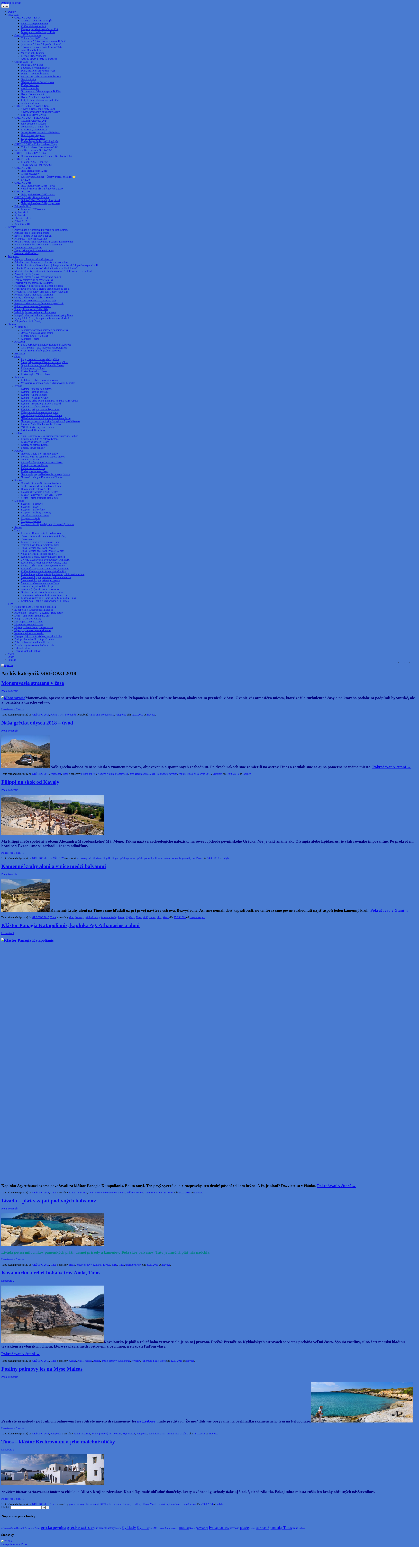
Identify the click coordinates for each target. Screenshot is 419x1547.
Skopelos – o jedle (30, 518)
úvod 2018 (205, 773)
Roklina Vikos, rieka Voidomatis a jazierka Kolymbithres (43, 241)
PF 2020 (25, 179)
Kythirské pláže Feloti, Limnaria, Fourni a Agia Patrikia (49, 400)
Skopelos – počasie (31, 521)
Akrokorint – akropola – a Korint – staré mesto (38, 612)
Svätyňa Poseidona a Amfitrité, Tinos (40, 545)
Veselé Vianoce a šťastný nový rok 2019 (42, 188)
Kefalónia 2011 (22, 224)
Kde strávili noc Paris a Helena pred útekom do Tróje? (42, 288)
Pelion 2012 (20, 221)
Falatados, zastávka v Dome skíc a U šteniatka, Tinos (48, 598)
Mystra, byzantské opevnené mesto (32, 630)
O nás (11, 656)
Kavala (158, 858)
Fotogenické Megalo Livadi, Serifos (39, 492)
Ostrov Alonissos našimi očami (37, 332)
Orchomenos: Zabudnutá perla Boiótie (41, 91)
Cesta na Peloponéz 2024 (34, 120)
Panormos (147, 1360)
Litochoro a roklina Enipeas (35, 67)
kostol (121, 917)
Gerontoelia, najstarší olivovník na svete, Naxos (45, 474)
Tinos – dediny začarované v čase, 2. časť (42, 550)
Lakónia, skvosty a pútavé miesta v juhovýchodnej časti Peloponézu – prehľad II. (56, 265)
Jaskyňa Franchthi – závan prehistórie (40, 100)
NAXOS (19, 450)
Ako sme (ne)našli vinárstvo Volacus (40, 589)
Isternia (121, 1192)
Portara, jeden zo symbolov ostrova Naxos (43, 456)
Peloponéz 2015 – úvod (33, 209)
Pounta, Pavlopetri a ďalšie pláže (31, 309)
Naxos (192, 1528)
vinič (145, 917)
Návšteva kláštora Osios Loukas (37, 82)
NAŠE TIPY (57, 714)
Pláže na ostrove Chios (33, 368)
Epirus (37, 1528)
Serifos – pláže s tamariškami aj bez (39, 497)
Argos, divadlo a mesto (33, 138)
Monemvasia (107, 714)
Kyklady (130, 917)
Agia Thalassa (84, 1360)
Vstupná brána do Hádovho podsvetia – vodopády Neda (43, 315)
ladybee (151, 714)
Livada (106, 1264)
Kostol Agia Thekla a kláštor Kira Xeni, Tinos (45, 600)
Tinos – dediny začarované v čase (38, 547)
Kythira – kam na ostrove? (34, 391)
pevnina (173, 773)
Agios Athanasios (78, 1192)
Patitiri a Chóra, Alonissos (34, 335)
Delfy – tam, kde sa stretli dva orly (32, 615)
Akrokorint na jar (30, 88)
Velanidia (217, 773)
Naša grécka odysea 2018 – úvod (38, 185)
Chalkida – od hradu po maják (36, 20)
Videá (11, 654)
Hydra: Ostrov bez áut (32, 94)
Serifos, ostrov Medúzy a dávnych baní (41, 486)
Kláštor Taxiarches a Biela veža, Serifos (41, 494)
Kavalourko (124, 1360)
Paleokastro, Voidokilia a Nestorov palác (35, 300)
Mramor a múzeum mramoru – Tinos (40, 583)
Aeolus (72, 1360)
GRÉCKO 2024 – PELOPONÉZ (31, 117)
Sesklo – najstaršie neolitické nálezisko (41, 76)
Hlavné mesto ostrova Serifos (36, 489)
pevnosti (234, 1527)
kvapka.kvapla (197, 917)
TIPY (11, 603)
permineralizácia (157, 1433)
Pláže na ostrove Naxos (33, 468)
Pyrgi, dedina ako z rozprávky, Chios (40, 359)
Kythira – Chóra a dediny (34, 394)
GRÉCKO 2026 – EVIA (27, 17)
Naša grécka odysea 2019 (34, 170)
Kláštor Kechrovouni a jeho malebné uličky (43, 571)
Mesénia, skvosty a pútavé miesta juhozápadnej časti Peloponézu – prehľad (53, 271)
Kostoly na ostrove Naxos (34, 465)
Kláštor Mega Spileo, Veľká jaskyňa (39, 141)
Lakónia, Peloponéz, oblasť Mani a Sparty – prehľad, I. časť (45, 268)
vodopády (302, 1528)
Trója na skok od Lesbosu (27, 651)
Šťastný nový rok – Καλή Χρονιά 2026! (41, 47)
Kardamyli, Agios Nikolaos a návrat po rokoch (38, 285)
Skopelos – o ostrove (32, 503)
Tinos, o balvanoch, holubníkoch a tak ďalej (43, 536)
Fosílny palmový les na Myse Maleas (33, 279)
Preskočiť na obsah (11, 2)
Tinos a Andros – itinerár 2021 (36, 164)
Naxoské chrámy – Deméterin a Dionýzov (43, 477)
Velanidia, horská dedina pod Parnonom (35, 312)
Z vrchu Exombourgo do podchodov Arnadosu (45, 559)
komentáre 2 (7, 933)
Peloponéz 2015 (22, 206)
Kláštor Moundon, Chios (34, 371)
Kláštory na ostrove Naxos (34, 471)
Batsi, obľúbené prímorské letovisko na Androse (46, 344)
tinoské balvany (133, 1264)
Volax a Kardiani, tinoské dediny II (39, 553)
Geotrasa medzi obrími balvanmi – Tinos (42, 592)
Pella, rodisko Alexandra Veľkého (31, 642)
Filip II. (106, 858)
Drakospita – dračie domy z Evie (38, 32)
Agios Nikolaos (82, 1433)
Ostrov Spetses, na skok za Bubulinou (40, 132)
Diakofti (20, 1528)
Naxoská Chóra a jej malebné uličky (39, 453)
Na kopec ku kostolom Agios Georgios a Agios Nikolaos (50, 421)
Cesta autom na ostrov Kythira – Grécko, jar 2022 (47, 156)
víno (159, 917)
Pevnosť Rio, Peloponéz (33, 55)
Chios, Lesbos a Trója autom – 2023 (39, 147)
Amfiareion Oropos (31, 103)
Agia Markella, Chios (32, 50)
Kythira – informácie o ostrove (37, 388)
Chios (17, 356)
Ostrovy (12, 324)
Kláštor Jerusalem (30, 85)
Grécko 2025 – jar (23, 61)
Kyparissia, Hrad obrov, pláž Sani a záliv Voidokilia (41, 291)
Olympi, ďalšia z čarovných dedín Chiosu (42, 365)
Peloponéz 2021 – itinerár (34, 162)
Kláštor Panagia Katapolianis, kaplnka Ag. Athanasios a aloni (52, 574)
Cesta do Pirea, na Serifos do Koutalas (41, 483)
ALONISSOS (21, 327)
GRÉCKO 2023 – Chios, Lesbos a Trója (35, 144)
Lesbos (18, 433)
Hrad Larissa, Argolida (33, 135)
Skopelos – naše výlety (33, 509)
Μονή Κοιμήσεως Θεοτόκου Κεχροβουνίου (173, 1504)
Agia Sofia (94, 714)
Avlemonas (5, 1528)
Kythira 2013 (21, 215)
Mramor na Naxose (31, 459)
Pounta (182, 773)
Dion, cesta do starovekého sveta (38, 70)
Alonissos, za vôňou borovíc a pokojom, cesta (44, 330)
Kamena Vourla (106, 773)
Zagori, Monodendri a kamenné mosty (34, 250)
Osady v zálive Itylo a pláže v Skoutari (34, 297)
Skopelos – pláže (29, 506)
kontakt (12, 659)
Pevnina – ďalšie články (26, 253)
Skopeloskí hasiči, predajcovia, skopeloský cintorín (47, 524)
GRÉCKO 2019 (22, 167)
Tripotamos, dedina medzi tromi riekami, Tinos (45, 595)
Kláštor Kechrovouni (111, 1504)
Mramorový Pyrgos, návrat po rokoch (40, 580)
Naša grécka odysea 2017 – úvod (38, 194)
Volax (166, 917)
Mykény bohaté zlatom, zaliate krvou (33, 627)
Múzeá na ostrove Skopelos (35, 515)
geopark (117, 1433)
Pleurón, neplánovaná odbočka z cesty (34, 645)
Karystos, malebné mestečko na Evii (39, 29)
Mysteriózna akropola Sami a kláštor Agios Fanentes (48, 383)
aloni (71, 917)
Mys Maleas (129, 1433)
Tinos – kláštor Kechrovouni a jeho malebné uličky (58, 1442)
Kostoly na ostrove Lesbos (34, 444)
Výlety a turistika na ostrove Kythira (39, 412)
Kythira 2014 (21, 212)
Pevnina (12, 226)
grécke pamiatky (145, 858)
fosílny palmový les (101, 1433)
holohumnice (110, 1192)
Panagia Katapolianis (155, 1192)
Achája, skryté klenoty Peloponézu (39, 58)
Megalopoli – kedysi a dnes (28, 621)
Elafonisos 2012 (22, 218)
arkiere (98, 1192)
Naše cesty (13, 14)
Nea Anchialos (28, 79)
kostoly (139, 1192)
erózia (72, 1264)
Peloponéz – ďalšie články (28, 321)
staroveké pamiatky (181, 858)
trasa (196, 773)
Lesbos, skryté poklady (33, 447)
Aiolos (96, 1360)
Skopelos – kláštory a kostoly (36, 512)
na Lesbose (146, 1421)
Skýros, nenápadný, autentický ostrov (40, 111)
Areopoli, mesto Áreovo (26, 274)
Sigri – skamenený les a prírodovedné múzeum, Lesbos (49, 436)
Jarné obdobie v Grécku (33, 123)
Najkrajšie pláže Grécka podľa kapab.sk (35, 606)
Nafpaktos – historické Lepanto (30, 238)
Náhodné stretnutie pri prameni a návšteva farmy (46, 418)
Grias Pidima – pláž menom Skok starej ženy (44, 347)
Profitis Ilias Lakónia (177, 1433)
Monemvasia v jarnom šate (35, 126)
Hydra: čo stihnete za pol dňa (36, 97)
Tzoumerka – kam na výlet (28, 247)
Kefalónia (19, 377)
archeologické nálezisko (89, 858)
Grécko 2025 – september (27, 35)
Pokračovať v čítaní (12, 709)
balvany (79, 917)
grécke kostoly (92, 917)
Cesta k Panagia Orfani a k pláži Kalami (41, 415)
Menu (5, 6)
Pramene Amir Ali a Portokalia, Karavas (41, 424)
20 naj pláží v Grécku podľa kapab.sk (33, 609)
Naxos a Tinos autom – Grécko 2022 (33, 150)
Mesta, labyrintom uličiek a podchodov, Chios (44, 362)
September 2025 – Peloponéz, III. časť (41, 44)
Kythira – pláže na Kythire (34, 397)
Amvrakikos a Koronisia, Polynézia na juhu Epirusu (41, 229)
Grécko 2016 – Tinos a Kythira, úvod (40, 200)
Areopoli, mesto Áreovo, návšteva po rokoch (37, 277)
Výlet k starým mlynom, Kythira (38, 427)
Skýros (18, 527)
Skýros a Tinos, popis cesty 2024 (38, 108)
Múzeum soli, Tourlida (32, 53)
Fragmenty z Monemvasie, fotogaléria (34, 282)
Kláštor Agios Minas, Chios (35, 374)
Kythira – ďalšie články (33, 430)
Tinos (17, 530)
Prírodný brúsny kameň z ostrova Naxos (42, 462)
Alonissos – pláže (30, 338)
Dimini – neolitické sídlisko (35, 73)
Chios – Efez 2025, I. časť (34, 38)
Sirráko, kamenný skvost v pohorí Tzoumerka (38, 244)
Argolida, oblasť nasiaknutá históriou (33, 259)
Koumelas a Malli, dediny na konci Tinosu (43, 556)
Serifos (18, 480)
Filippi (84, 773)
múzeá (167, 858)
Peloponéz (13, 256)
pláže (114, 1264)
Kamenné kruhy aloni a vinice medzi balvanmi (45, 568)
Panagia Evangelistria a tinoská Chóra (40, 542)
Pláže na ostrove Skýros (33, 114)
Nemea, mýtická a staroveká (29, 633)
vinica (152, 917)
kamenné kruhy (109, 917)
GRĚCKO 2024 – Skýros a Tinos (31, 106)
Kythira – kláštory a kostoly (35, 406)
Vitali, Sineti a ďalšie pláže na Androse (41, 350)
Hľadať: (5, 1507)
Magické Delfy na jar (32, 64)
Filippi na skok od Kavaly (27, 618)
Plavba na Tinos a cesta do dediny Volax (42, 533)
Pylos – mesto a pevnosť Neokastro (32, 306)
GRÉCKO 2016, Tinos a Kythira (31, 197)
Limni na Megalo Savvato (34, 23)
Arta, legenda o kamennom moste (31, 232)
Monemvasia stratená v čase (28, 624)
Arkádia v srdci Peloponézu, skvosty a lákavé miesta (41, 262)
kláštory (131, 1192)
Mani (151, 1528)
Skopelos (19, 500)
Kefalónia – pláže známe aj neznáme (40, 380)
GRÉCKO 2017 (22, 191)
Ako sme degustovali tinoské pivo (38, 586)
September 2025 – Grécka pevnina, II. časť (43, 41)
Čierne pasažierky (30, 173)
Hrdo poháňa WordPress (14, 1544)
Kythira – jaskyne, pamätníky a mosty (40, 409)
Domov (12, 11)
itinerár (92, 773)
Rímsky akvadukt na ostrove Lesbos (39, 439)
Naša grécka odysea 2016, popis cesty (40, 203)
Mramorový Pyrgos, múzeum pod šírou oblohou (46, 577)
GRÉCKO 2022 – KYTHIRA (30, 153)
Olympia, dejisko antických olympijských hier (38, 636)
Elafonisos (19, 353)
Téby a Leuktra (22, 648)
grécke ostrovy (84, 1264)
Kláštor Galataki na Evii (33, 26)
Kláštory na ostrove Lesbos (35, 441)
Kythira (18, 386)
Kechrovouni (92, 1504)
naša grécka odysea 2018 (142, 773)
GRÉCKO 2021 (22, 159)
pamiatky (202, 1527)
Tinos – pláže (28, 539)
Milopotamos (159, 1528)
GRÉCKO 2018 (22, 182)
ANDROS (20, 341)
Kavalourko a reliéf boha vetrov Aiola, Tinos (44, 562)
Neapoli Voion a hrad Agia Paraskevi (33, 294)
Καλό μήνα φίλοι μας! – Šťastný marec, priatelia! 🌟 (48, 176)
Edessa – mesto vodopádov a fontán (33, 235)
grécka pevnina (128, 858)
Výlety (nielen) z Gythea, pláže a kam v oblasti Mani (41, 318)
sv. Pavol (197, 858)
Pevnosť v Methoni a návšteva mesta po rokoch (39, 303)
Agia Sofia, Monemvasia (34, 129)
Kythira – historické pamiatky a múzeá (41, 403)
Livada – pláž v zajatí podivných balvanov (43, 565)
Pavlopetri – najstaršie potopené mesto (34, 639)
